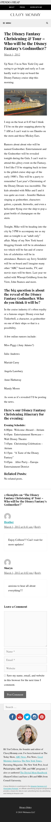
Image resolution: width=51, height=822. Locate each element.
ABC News (21, 756)
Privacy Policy (25, 807)
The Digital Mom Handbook (33, 772)
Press (22, 7)
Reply (37, 527)
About (11, 7)
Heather (9, 522)
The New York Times (32, 760)
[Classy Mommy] (26, 14)
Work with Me (36, 7)
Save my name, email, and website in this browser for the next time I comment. (24, 680)
